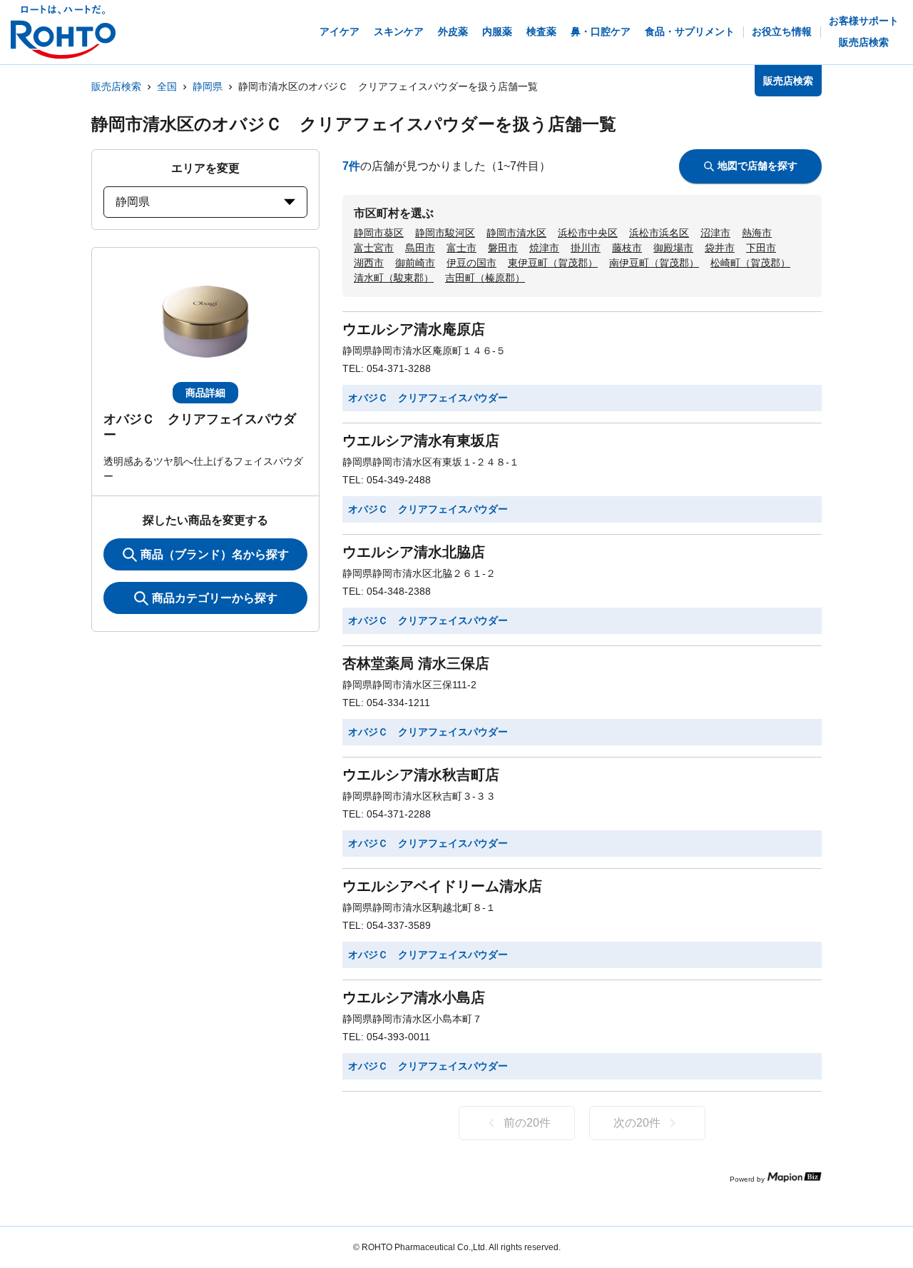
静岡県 (208, 86)
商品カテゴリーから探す (214, 598)
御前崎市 (415, 262)
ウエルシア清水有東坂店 (420, 440)
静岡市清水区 (516, 232)
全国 (167, 86)
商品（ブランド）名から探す (215, 554)
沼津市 (715, 232)
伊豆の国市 (471, 262)
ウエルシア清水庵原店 (413, 329)
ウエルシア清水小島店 (413, 997)
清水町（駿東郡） (394, 277)
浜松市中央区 (588, 232)
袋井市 (720, 247)
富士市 (461, 247)
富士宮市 (374, 247)
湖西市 (369, 262)
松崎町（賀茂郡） (750, 262)
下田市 (761, 247)
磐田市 (503, 247)
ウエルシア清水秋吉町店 (420, 775)
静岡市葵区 (379, 232)
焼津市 (544, 247)
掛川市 (586, 247)
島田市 (420, 247)
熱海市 (757, 232)
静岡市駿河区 (445, 232)
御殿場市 (673, 247)
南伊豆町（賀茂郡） (654, 262)
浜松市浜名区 (659, 232)
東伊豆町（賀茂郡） (553, 262)
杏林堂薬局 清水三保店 (415, 663)
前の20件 (527, 1123)
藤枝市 (627, 247)
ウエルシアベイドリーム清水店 (442, 886)
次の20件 (636, 1123)
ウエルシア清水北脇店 (413, 552)
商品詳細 (205, 392)
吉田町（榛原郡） (485, 277)
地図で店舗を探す (757, 165)
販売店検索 (116, 86)
